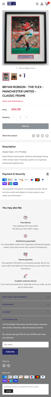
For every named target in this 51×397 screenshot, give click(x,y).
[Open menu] (3, 4)
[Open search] (37, 4)
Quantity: (6, 117)
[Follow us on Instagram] (8, 365)
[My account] (42, 4)
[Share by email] (47, 135)
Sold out (25, 126)
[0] (46, 4)
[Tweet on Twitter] (42, 135)
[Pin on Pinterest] (38, 135)
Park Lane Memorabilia (12, 101)
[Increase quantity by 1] (26, 117)
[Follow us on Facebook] (4, 365)
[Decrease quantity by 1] (14, 117)
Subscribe (10, 352)
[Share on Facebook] (33, 135)
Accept (8, 391)
